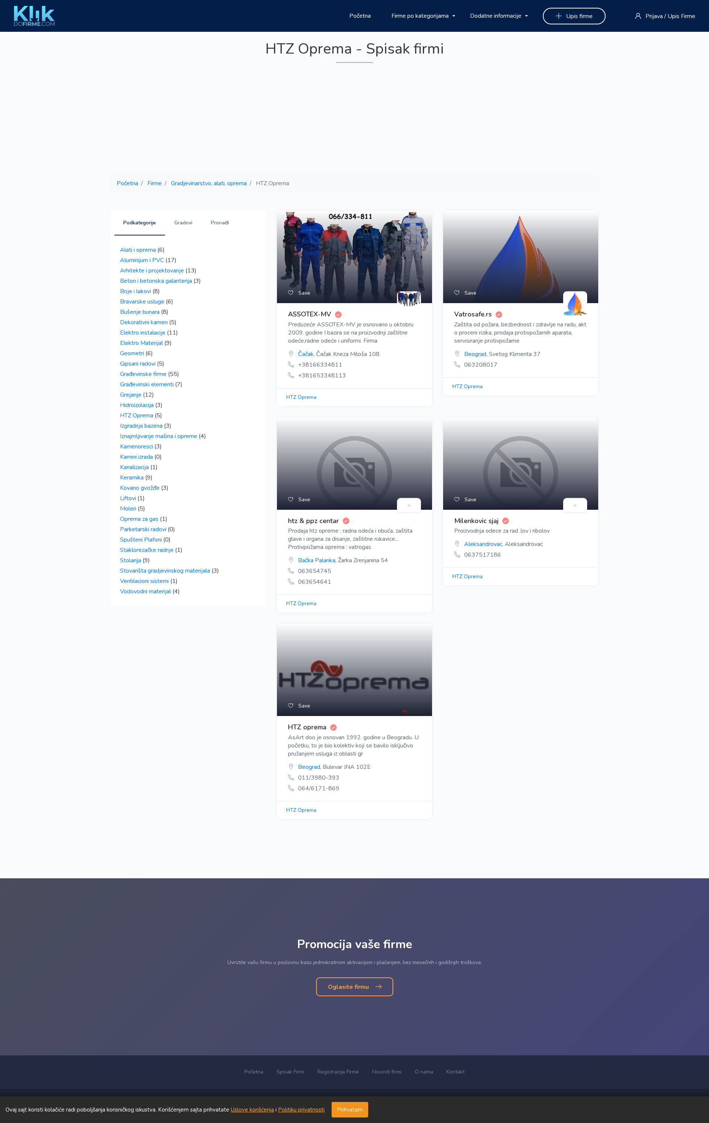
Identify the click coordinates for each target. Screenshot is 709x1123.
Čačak (306, 354)
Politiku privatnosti (301, 1109)
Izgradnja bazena (141, 426)
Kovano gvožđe (140, 488)
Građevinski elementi (147, 384)
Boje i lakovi (135, 291)
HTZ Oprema (136, 415)
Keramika (132, 478)
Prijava (654, 16)
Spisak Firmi (290, 1071)
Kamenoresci (136, 446)
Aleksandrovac (483, 544)
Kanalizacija (134, 467)
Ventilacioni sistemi (144, 581)
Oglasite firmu (349, 987)
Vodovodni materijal (145, 591)
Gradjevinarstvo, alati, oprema (209, 183)
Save (303, 293)
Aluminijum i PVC (142, 260)
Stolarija (130, 560)
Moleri (128, 509)
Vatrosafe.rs (473, 315)
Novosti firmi (386, 1071)
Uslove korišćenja (252, 1109)
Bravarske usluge (142, 302)
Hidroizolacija (137, 405)
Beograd (475, 354)
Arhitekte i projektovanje (152, 271)
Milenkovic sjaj (476, 521)
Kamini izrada (136, 457)
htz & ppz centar (313, 521)
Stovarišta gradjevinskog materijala (165, 571)
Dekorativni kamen (144, 322)
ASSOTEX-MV (309, 315)
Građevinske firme (143, 374)
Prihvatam (350, 1109)
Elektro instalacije (142, 333)
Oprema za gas (139, 519)
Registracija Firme (338, 1071)
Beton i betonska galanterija (156, 281)
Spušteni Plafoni (141, 540)
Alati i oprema (138, 250)
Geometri (132, 353)
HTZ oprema (307, 727)
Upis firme (579, 16)
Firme (154, 183)
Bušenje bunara (140, 312)
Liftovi (128, 498)
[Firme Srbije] (34, 15)
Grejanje (130, 395)
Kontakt (455, 1071)
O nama (424, 1071)
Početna (360, 16)
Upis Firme (681, 16)
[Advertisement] (354, 120)
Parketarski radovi (143, 529)
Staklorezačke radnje (147, 550)
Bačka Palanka (316, 560)
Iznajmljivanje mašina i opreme (158, 436)
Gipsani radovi (137, 364)
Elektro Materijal (141, 343)
